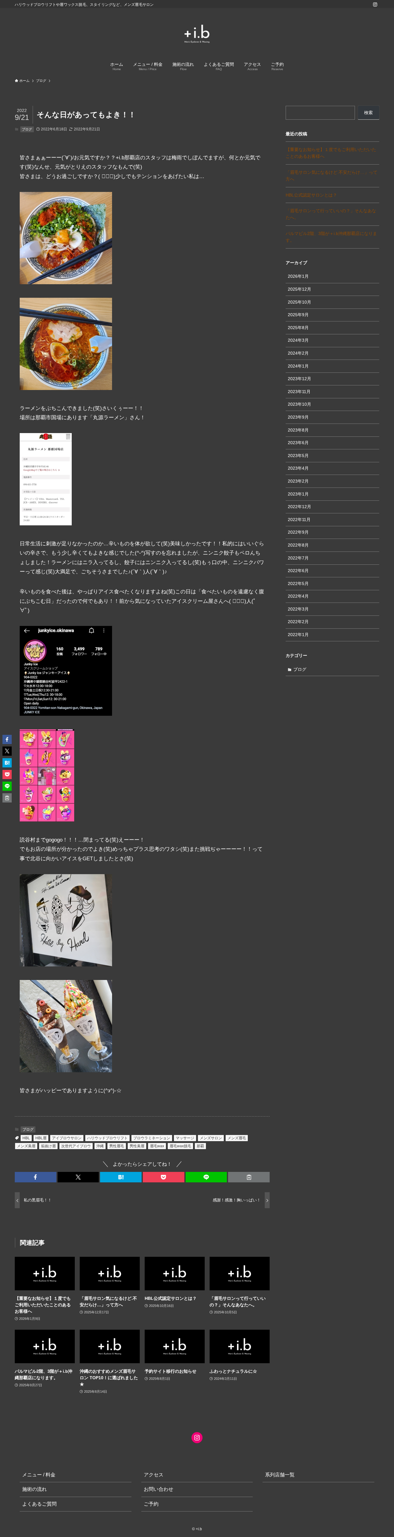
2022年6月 (298, 570)
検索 (368, 112)
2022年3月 (298, 609)
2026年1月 (298, 276)
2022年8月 (298, 545)
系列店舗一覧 (280, 1474)
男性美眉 (137, 1146)
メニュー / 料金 (38, 1474)
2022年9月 (298, 532)
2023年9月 (298, 417)
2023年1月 (298, 494)
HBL (26, 1138)
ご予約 (151, 1504)
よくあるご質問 (39, 1504)
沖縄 (100, 1146)
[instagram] (375, 4)
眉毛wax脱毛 (180, 1146)
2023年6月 (298, 442)
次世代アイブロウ (76, 1146)
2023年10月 (299, 404)
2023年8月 (298, 430)
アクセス (153, 1474)
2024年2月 (298, 353)
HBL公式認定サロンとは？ (311, 195)
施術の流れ (34, 1489)
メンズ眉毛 (236, 1138)
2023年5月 (298, 455)
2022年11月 (299, 519)
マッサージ (185, 1138)
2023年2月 (298, 481)
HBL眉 (40, 1138)
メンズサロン (211, 1138)
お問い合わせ (158, 1489)
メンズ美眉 (26, 1146)
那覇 (200, 1146)
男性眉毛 (116, 1146)
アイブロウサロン (67, 1138)
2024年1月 (298, 366)
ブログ (27, 129)
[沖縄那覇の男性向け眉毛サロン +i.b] (197, 33)
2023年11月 (299, 391)
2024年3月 (298, 340)
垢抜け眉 (48, 1146)
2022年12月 (299, 506)
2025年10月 (299, 302)
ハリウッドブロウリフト (107, 1138)
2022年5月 (298, 583)
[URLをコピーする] (249, 1177)
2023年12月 (299, 378)
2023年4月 (298, 468)
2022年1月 (298, 634)
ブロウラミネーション (151, 1138)
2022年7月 (298, 557)
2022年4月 (298, 596)
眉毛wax (157, 1146)
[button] (35, 1177)
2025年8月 (298, 327)
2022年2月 (298, 621)
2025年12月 (299, 289)
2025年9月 (298, 314)
